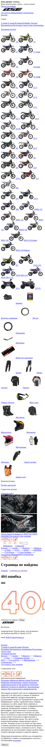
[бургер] (25, 543)
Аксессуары (28, 25)
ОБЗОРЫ (5, 536)
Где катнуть (6, 13)
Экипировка (38, 25)
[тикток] (16, 541)
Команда (18, 534)
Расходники (18, 25)
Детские (34, 23)
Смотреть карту (7, 493)
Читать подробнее (8, 6)
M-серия (18, 23)
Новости (11, 534)
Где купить (14, 536)
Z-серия (11, 23)
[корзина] (19, 543)
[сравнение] (9, 543)
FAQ (30, 534)
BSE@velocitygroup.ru (15, 637)
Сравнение (19, 546)
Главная (4, 571)
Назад (22, 620)
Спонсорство (28, 13)
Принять (5, 745)
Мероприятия (17, 13)
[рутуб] (12, 541)
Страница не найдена (18, 571)
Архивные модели (8, 29)
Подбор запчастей (8, 485)
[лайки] (14, 543)
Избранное (8, 546)
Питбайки (26, 23)
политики (17, 740)
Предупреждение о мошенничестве (22, 689)
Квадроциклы (7, 25)
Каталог (4, 15)
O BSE (25, 534)
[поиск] (3, 543)
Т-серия (4, 23)
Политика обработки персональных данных (20, 681)
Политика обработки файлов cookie (16, 680)
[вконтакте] (7, 541)
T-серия (4, 647)
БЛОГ (35, 534)
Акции (4, 534)
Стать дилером (25, 536)
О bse (7, 658)
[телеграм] (3, 541)
